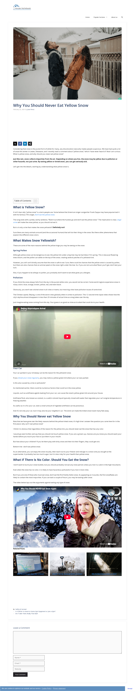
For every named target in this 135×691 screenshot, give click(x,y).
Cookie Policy (46, 688)
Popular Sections (99, 17)
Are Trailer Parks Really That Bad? (26, 614)
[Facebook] (20, 144)
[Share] (30, 144)
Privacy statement (59, 688)
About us (114, 17)
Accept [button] (130, 688)
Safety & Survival (20, 609)
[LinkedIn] (25, 144)
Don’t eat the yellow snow (45, 215)
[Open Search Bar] (122, 17)
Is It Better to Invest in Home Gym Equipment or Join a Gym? (35, 611)
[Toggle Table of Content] (34, 201)
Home (87, 17)
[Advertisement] (67, 128)
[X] (15, 144)
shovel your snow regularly (28, 378)
